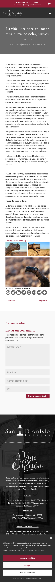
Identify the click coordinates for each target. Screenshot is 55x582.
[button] (51, 537)
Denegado (27, 565)
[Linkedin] (18, 292)
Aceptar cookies (27, 558)
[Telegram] (39, 292)
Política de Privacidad (33, 578)
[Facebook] (8, 292)
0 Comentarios (38, 44)
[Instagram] (34, 292)
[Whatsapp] (29, 292)
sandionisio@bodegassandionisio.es (33, 534)
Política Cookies (18, 578)
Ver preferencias (27, 572)
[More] (44, 292)
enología (26, 44)
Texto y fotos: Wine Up (16, 240)
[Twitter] (13, 292)
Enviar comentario (37, 396)
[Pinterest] (23, 292)
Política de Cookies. (37, 550)
